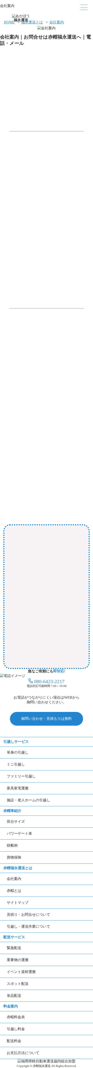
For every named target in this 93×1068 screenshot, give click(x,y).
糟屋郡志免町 (60, 627)
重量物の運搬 (17, 960)
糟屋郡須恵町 (22, 641)
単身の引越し (17, 752)
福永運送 (21, 19)
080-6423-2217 (49, 681)
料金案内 (10, 1006)
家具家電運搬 (17, 788)
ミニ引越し (16, 764)
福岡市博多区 (57, 585)
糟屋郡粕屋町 (38, 627)
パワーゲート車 (19, 833)
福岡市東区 (56, 278)
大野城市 (72, 613)
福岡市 (14, 278)
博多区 (40, 278)
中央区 (28, 278)
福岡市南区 (39, 599)
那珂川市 (18, 627)
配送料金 (14, 1041)
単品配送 (14, 996)
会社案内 (56, 22)
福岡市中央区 (34, 585)
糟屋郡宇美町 (45, 641)
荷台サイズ (16, 821)
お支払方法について (23, 1053)
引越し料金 (16, 1029)
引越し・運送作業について (28, 926)
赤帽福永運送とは (17, 868)
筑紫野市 (18, 655)
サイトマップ (17, 902)
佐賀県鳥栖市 (22, 668)
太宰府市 (64, 641)
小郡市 (32, 655)
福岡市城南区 (22, 613)
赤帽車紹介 (12, 811)
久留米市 (46, 655)
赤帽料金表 (16, 1017)
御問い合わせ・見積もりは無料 (46, 718)
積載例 (12, 845)
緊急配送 (14, 948)
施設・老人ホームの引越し (28, 800)
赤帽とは (14, 891)
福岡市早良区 (60, 599)
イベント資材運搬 (21, 972)
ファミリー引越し (21, 776)
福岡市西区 (43, 613)
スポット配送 (17, 984)
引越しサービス (16, 741)
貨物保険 (14, 857)
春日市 (58, 613)
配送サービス (14, 937)
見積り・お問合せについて (28, 914)
